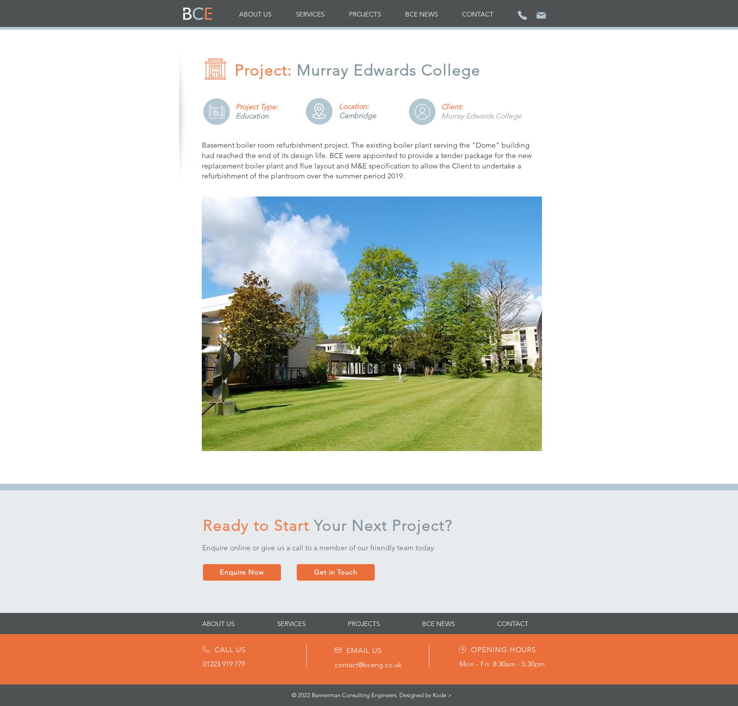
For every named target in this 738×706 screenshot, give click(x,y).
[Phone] (522, 15)
